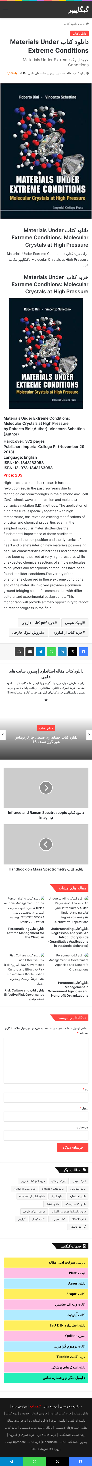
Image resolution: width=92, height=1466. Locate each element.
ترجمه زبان (50, 1406)
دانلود (77, 1283)
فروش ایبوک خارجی (27, 632)
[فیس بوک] (83, 651)
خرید (71, 1357)
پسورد (75, 1336)
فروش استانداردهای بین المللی (69, 1211)
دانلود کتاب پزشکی (75, 1204)
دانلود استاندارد (78, 1196)
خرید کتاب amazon (53, 1188)
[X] (72, 651)
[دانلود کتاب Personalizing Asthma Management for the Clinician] (24, 910)
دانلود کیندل (52, 1204)
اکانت (76, 1294)
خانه (83, 23)
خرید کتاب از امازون (68, 632)
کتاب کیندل (38, 1219)
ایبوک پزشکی (58, 1181)
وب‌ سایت (82, 1127)
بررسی (67, 1262)
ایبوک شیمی (74, 623)
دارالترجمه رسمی (71, 1406)
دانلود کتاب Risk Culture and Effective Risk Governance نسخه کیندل (24, 994)
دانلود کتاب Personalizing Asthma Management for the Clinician (25, 933)
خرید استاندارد (78, 1188)
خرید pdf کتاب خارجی (37, 623)
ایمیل (83, 1108)
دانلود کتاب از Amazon (32, 1196)
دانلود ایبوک (57, 1196)
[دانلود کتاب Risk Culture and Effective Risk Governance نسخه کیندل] (24, 969)
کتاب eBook (79, 1219)
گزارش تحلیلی (78, 1226)
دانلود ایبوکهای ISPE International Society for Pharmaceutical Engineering (46, 739)
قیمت (77, 1273)
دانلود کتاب (70, 23)
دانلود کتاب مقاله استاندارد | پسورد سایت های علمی (56, 73)
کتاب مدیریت (58, 1219)
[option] (46, 735)
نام (85, 1089)
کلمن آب (35, 1406)
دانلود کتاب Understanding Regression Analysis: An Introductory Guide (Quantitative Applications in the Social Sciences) (68, 937)
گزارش (21, 1219)
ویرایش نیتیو (19, 1406)
